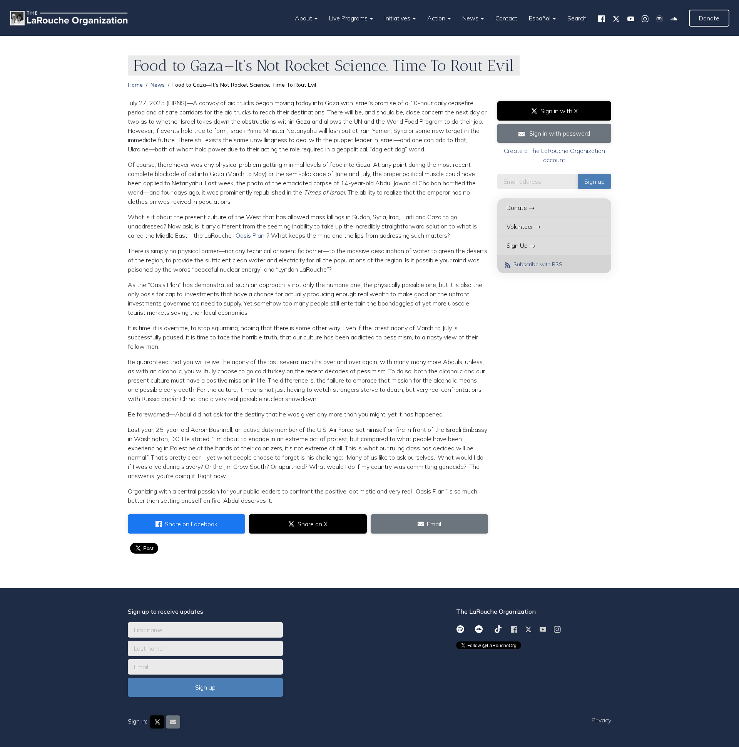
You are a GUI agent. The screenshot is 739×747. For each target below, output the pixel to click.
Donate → (521, 208)
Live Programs (349, 18)
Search (577, 18)
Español (540, 18)
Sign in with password (559, 133)
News (471, 18)
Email (434, 524)
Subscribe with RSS (537, 264)
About (304, 18)
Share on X (313, 524)
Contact (506, 18)
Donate (709, 18)
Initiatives (398, 18)
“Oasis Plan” (250, 235)
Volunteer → (524, 226)
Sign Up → (521, 245)
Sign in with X (559, 111)
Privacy (601, 720)
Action (437, 18)
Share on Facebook (191, 524)
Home (135, 84)
